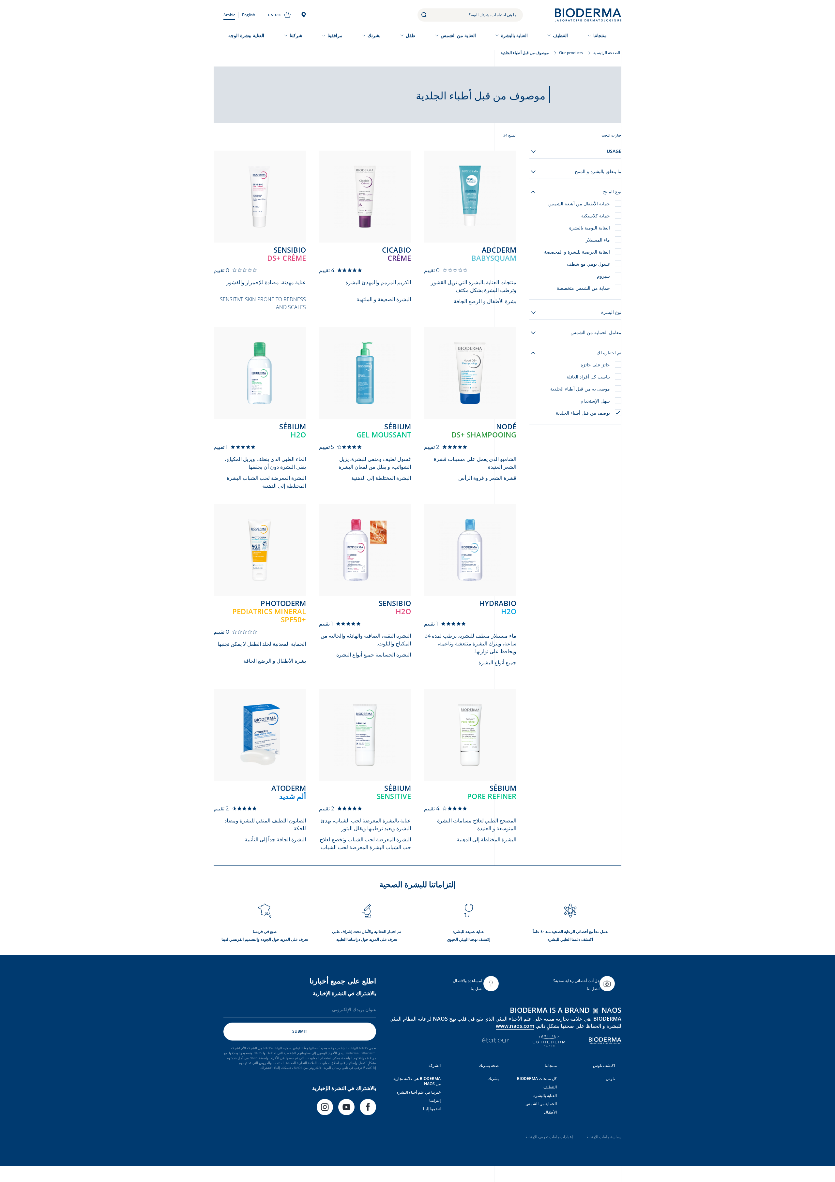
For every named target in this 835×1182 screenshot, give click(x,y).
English (248, 15)
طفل (410, 35)
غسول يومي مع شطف (588, 264)
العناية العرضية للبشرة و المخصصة (577, 252)
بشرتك (374, 35)
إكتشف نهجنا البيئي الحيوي (468, 939)
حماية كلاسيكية (595, 216)
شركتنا (296, 35)
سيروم (603, 276)
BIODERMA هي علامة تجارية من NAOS (417, 1081)
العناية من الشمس (458, 35)
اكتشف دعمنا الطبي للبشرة (570, 939)
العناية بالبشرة (514, 35)
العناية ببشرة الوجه (246, 35)
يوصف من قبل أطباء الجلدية (583, 413)
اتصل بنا (593, 988)
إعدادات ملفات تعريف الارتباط (549, 1137)
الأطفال (550, 1112)
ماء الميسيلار (598, 240)
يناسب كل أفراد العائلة (588, 377)
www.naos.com (515, 1025)
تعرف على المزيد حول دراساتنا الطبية (366, 939)
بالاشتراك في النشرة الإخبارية (344, 993)
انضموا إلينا (432, 1109)
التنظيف (560, 35)
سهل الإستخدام (595, 401)
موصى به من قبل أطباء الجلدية (580, 389)
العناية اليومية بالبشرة (589, 228)
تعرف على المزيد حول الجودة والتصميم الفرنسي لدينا (264, 939)
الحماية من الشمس (541, 1103)
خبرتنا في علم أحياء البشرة (419, 1092)
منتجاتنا (600, 35)
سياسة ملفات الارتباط (603, 1137)
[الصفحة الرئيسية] (588, 15)
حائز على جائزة (595, 365)
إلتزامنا (435, 1100)
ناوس (610, 1078)
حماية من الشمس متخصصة (583, 288)
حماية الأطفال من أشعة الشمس (579, 203)
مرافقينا (334, 35)
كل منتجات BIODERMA (537, 1078)
